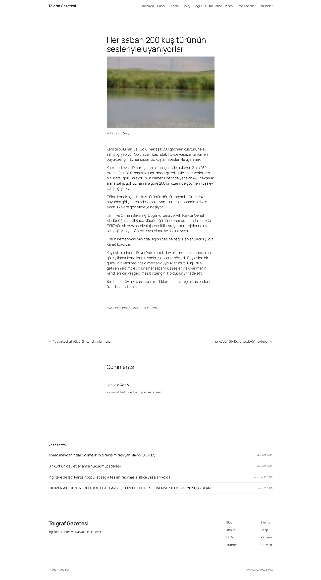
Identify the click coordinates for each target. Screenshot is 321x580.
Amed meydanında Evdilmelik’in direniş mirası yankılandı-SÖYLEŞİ (102, 455)
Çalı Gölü (113, 307)
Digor (125, 307)
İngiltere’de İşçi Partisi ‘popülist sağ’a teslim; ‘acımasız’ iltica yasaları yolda (109, 477)
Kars (146, 307)
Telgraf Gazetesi (62, 5)
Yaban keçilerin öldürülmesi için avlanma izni (83, 341)
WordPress (267, 569)
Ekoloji (126, 133)
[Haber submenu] (167, 6)
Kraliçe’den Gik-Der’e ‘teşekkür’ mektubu (240, 341)
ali (119, 133)
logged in (130, 392)
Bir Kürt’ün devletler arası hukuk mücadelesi (84, 466)
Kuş (155, 307)
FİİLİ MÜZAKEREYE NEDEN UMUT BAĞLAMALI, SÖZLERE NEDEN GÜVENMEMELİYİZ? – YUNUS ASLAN (129, 488)
